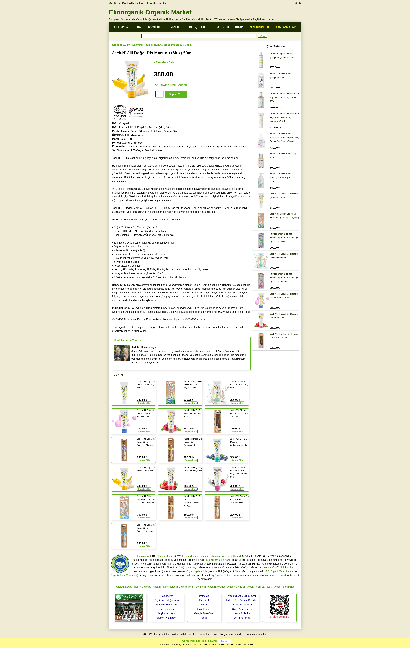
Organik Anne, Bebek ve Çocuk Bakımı (169, 45)
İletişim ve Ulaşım (166, 613)
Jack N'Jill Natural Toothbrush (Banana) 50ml (154, 131)
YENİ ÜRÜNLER (259, 27)
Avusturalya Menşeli (133, 142)
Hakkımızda (166, 595)
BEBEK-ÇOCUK (195, 27)
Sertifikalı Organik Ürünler (195, 19)
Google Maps (204, 609)
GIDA (138, 27)
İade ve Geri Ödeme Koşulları (241, 600)
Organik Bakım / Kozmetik (127, 45)
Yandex (204, 617)
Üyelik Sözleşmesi (242, 609)
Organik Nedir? (124, 586)
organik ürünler (224, 556)
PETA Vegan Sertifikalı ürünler (146, 150)
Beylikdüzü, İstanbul (263, 19)
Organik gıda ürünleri (197, 571)
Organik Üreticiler (236, 586)
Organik (237, 556)
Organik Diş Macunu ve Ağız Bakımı (209, 146)
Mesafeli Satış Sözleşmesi (242, 595)
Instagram (204, 595)
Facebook (204, 600)
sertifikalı (211, 556)
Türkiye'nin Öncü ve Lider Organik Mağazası (132, 19)
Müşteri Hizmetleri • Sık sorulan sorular (144, 3)
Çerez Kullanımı (242, 617)
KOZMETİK (154, 27)
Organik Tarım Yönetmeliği (124, 575)
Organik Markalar (256, 586)
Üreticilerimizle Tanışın (127, 340)
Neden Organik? (142, 586)
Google (204, 604)
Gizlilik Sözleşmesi (242, 604)
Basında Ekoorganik (166, 604)
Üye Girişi (114, 3)
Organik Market (165, 556)
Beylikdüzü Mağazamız (167, 600)
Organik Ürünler (216, 586)
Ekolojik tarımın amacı (218, 559)
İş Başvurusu (167, 609)
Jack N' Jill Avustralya (132, 135)
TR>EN (297, 3)
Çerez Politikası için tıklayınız (199, 641)
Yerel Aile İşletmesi (240, 19)
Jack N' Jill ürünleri (137, 146)
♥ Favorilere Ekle (164, 62)
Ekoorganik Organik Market (150, 12)
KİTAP (239, 27)
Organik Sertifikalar (284, 586)
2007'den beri (219, 19)
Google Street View (204, 613)
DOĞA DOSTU (220, 27)
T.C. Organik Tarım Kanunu (280, 571)
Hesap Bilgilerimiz (242, 613)
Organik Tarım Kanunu (165, 586)
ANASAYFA (121, 27)
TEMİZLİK (173, 27)
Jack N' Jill (126, 138)
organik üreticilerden (195, 556)
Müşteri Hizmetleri (167, 617)
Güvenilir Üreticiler (168, 19)
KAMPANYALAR (285, 27)
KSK (269, 586)
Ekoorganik (143, 556)
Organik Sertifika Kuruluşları (229, 575)
